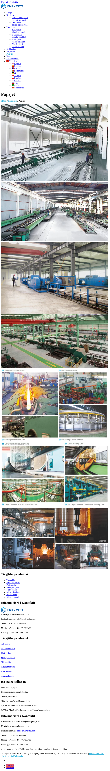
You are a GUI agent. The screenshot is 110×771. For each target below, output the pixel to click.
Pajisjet (9, 54)
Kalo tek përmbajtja (9, 2)
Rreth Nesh (11, 15)
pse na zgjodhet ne (20, 25)
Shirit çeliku (17, 39)
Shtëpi (9, 13)
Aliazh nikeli (17, 44)
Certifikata (16, 22)
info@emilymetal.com (26, 619)
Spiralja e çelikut (19, 37)
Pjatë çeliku (17, 34)
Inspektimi (10, 51)
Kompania (12, 101)
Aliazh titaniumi (18, 42)
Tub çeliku (16, 29)
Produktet (10, 27)
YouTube (10, 767)
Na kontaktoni (12, 59)
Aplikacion (11, 49)
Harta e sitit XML (96, 753)
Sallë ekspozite (17, 756)
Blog (8, 56)
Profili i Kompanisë (20, 17)
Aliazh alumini (18, 46)
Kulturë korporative (20, 20)
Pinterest (10, 765)
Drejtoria (5, 756)
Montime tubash (18, 32)
